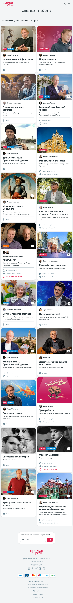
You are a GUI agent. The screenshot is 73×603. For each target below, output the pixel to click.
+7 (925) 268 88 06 (36, 561)
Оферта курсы (38, 597)
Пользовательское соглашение (38, 587)
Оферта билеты (38, 591)
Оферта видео (38, 594)
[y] (50, 540)
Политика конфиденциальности (38, 584)
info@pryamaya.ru (36, 565)
